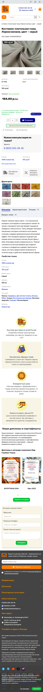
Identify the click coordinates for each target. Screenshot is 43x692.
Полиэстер (6, 307)
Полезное (6, 586)
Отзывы (33, 210)
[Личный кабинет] (39, 2)
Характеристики (19, 210)
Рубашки (13, 300)
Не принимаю (24, 689)
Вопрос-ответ (9, 215)
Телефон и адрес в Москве (14, 629)
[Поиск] (39, 17)
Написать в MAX (27, 10)
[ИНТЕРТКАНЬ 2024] (11, 470)
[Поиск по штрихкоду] (35, 17)
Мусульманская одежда (22, 298)
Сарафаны (12, 296)
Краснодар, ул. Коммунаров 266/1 (16, 617)
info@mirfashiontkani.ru (12, 609)
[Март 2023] (31, 470)
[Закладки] (31, 2)
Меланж (5, 289)
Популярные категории (13, 592)
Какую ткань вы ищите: (12, 529)
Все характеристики (9, 163)
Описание (6, 210)
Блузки (35, 296)
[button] (1, 72)
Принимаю (36, 689)
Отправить (21, 543)
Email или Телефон (11, 521)
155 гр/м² (26, 160)
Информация (8, 580)
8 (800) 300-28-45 (25, 8)
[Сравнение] (35, 2)
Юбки (4, 298)
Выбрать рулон (36, 114)
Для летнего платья (24, 296)
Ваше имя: (7, 513)
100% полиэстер (8, 160)
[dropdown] (3, 2)
